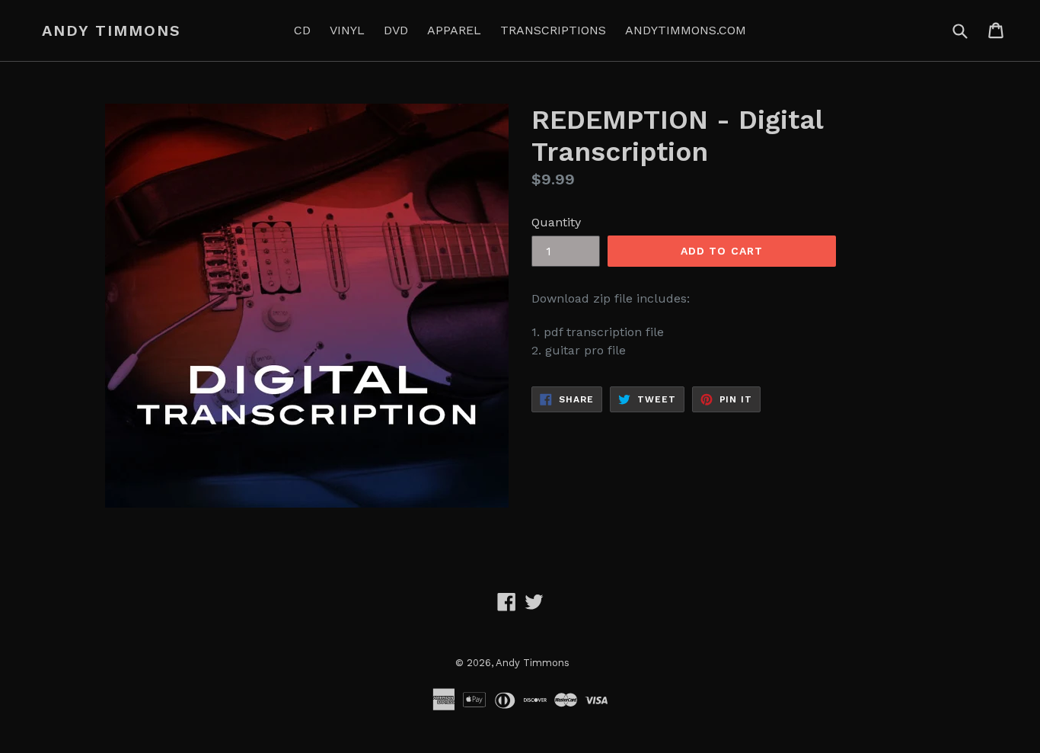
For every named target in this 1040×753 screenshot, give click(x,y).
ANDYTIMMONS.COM (685, 30)
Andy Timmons (111, 30)
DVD (396, 30)
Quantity (556, 222)
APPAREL (454, 30)
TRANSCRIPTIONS (553, 30)
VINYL (347, 30)
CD (302, 30)
